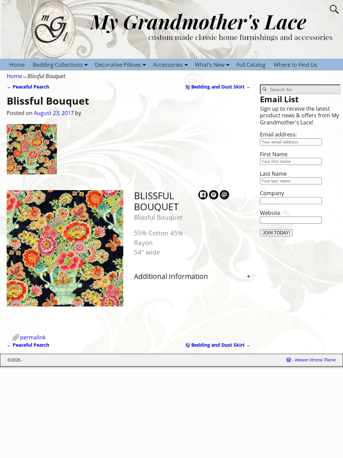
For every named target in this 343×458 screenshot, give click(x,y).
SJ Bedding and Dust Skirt (218, 86)
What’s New (209, 64)
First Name (273, 154)
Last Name (273, 173)
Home (17, 64)
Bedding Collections (58, 64)
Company (272, 193)
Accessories (168, 64)
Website (270, 213)
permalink (33, 337)
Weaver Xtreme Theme (315, 360)
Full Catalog (251, 64)
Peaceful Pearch (28, 86)
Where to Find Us (295, 64)
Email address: (278, 134)
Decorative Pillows (118, 64)
